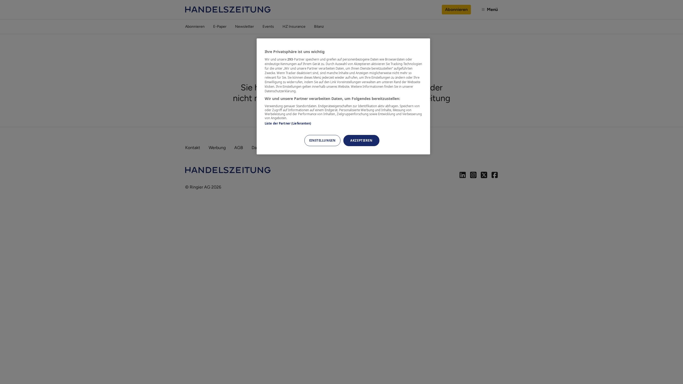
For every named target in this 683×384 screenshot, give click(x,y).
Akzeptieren (361, 140)
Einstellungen (322, 140)
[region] (343, 96)
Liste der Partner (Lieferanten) (288, 123)
